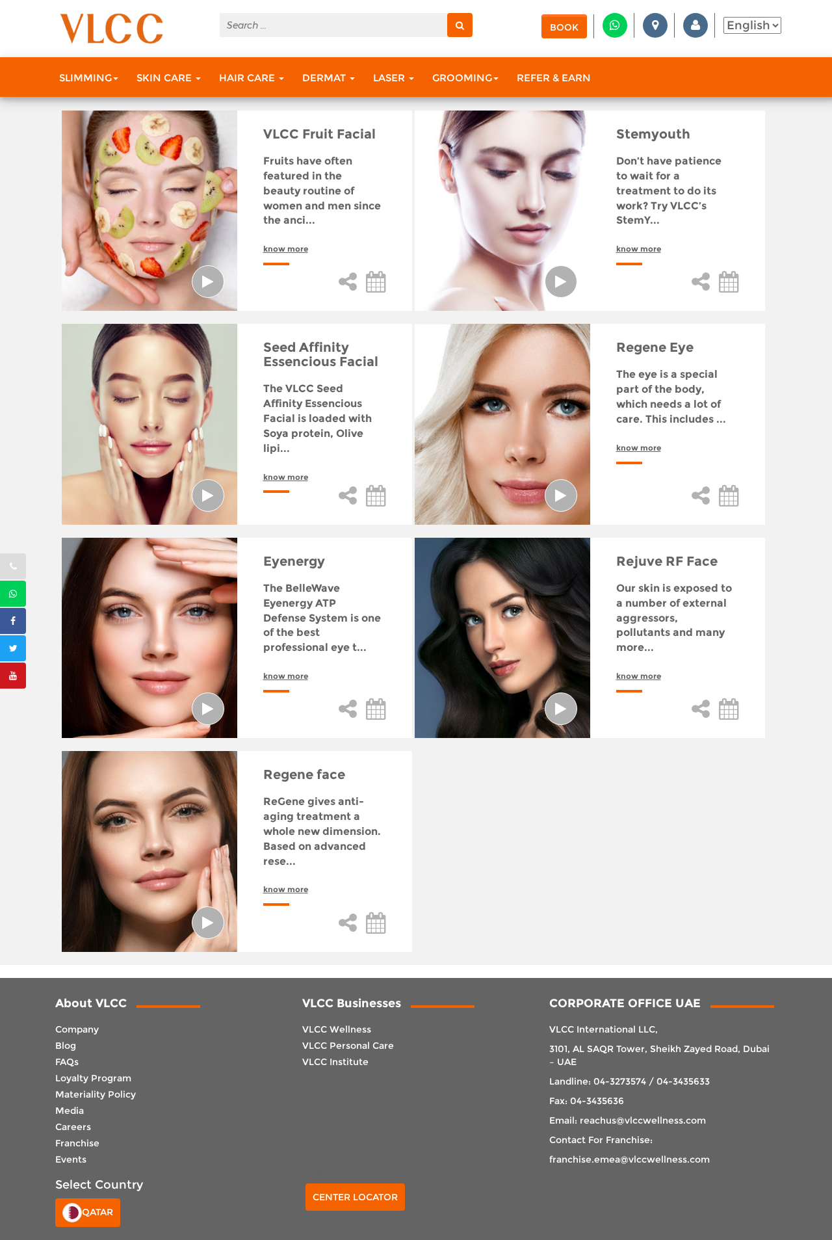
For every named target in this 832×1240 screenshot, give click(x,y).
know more (285, 249)
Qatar (97, 1212)
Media (69, 1110)
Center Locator (355, 1197)
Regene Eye (655, 347)
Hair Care (248, 78)
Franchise (77, 1143)
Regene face (304, 774)
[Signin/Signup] (695, 25)
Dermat (325, 78)
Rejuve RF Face (667, 561)
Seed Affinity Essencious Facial (320, 354)
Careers (73, 1127)
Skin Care (165, 78)
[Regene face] (149, 851)
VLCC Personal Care (348, 1045)
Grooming (462, 78)
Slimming (85, 78)
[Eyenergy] (149, 638)
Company (77, 1029)
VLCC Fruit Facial (319, 134)
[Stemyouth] (502, 211)
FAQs (67, 1062)
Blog (65, 1045)
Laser (390, 78)
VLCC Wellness (336, 1029)
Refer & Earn (554, 78)
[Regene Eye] (502, 424)
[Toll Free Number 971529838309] (13, 566)
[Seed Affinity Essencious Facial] (149, 424)
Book (564, 27)
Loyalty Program (93, 1078)
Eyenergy (294, 561)
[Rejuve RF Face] (502, 638)
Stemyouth (653, 134)
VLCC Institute (335, 1062)
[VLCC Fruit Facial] (149, 211)
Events (70, 1159)
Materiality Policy (95, 1094)
